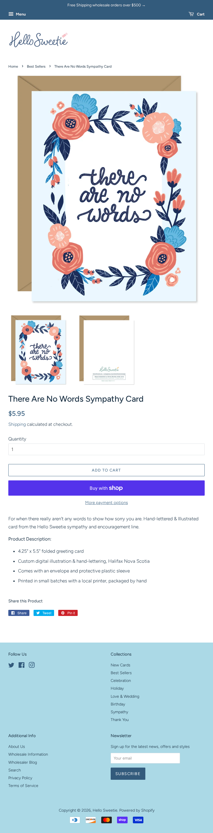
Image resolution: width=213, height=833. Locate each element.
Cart (200, 14)
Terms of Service (23, 785)
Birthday (118, 704)
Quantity (17, 439)
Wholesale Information (28, 754)
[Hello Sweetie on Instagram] (32, 666)
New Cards (120, 665)
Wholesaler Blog (22, 762)
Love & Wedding (125, 696)
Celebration (121, 680)
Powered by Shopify (136, 810)
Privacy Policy (20, 777)
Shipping (17, 424)
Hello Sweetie (105, 810)
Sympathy (119, 711)
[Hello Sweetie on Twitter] (11, 666)
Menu (20, 14)
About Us (16, 746)
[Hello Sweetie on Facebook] (21, 666)
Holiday (117, 688)
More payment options (106, 502)
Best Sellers (36, 66)
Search (14, 770)
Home (13, 66)
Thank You (120, 719)
